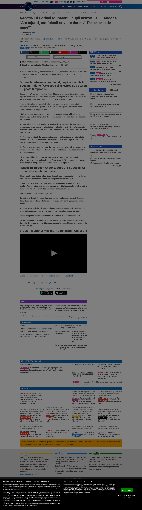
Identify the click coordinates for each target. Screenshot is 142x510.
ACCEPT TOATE (126, 490)
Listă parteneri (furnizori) (70, 494)
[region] (71, 494)
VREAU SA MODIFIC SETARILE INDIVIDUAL (126, 496)
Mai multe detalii (18, 489)
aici (14, 500)
